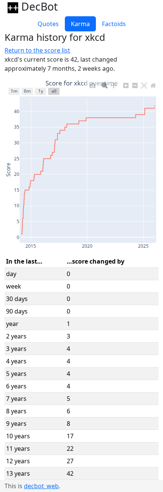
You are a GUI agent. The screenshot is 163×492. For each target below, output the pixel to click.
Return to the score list (37, 50)
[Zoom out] (134, 84)
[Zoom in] (125, 84)
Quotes (48, 24)
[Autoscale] (144, 84)
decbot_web (41, 486)
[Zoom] (104, 84)
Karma (80, 24)
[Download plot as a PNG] (92, 84)
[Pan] (113, 84)
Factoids (114, 24)
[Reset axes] (153, 84)
